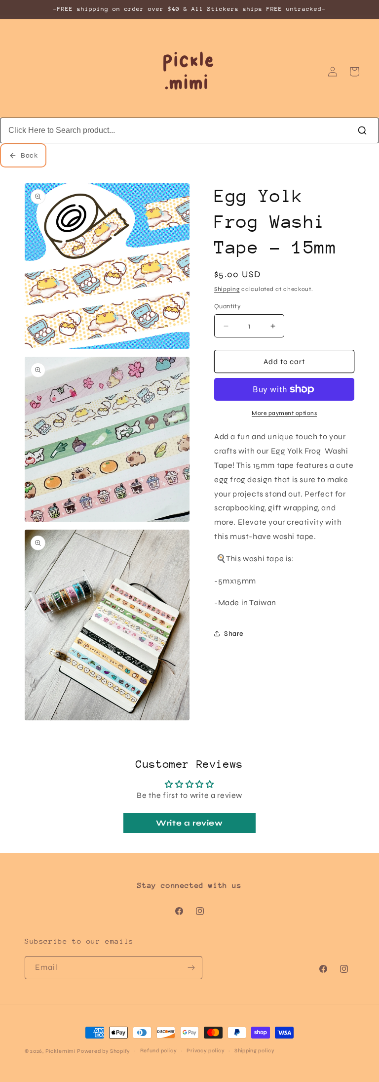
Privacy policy (206, 1050)
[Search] (362, 130)
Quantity (227, 306)
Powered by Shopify (103, 1051)
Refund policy (158, 1050)
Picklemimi (60, 1051)
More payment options (284, 413)
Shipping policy (254, 1050)
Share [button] (233, 633)
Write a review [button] (189, 823)
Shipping (227, 289)
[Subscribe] (191, 967)
